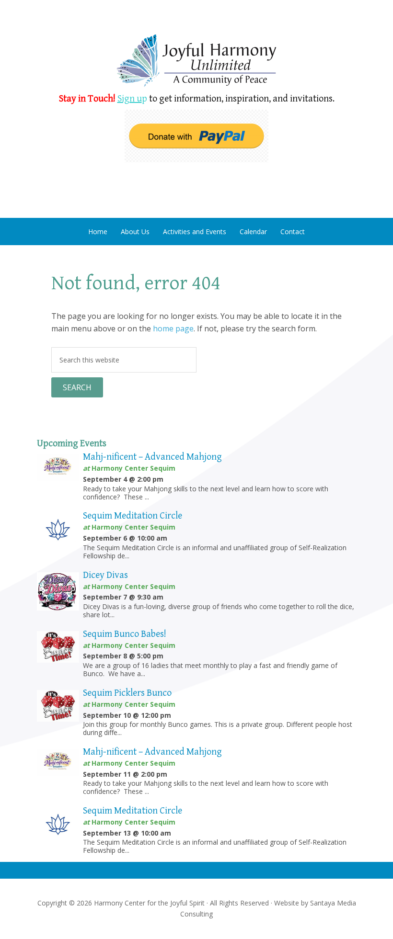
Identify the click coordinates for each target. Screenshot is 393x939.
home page (173, 328)
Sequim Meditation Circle (132, 515)
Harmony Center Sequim (196, 61)
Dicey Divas (105, 575)
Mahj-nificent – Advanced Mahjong (152, 457)
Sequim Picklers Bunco (127, 693)
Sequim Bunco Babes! (124, 634)
